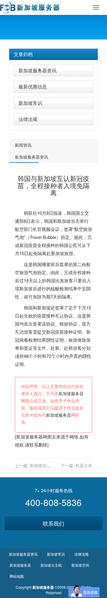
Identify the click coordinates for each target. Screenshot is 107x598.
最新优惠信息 (32, 86)
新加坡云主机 (51, 565)
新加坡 (64, 221)
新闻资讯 (23, 145)
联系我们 (53, 523)
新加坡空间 (80, 565)
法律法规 (27, 119)
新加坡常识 (30, 102)
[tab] (53, 54)
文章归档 (23, 54)
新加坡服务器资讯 (37, 70)
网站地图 (17, 576)
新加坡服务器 (71, 394)
